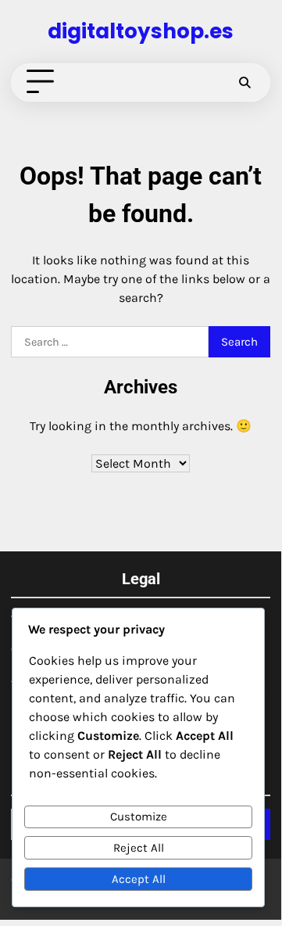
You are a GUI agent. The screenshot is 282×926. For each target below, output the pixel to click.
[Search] (244, 82)
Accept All (139, 879)
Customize (138, 816)
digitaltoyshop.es (141, 31)
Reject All (138, 848)
